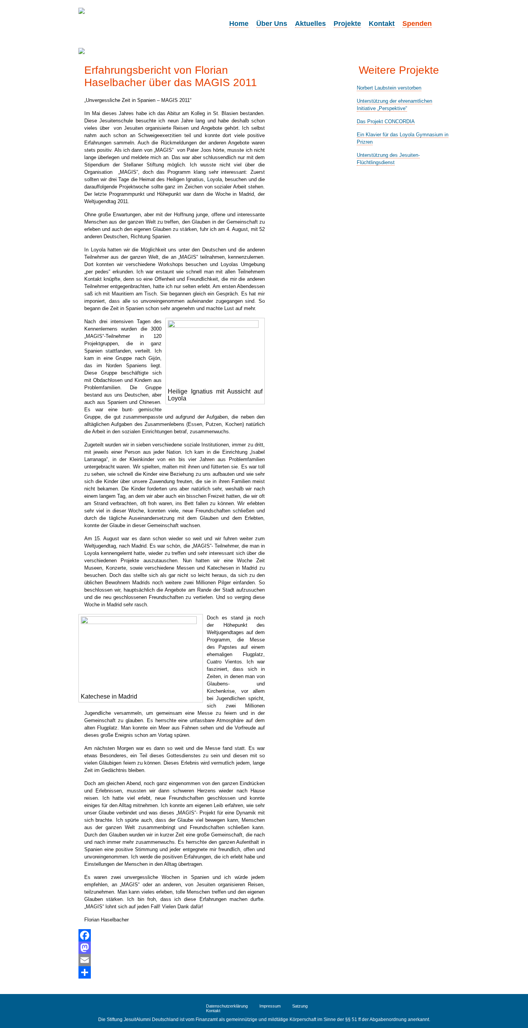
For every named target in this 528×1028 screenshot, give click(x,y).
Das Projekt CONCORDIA (386, 121)
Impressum (270, 1006)
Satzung (300, 1006)
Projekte (347, 23)
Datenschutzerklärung (227, 1006)
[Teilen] (171, 972)
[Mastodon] (171, 947)
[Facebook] (171, 935)
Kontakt (382, 23)
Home (239, 23)
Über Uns (271, 23)
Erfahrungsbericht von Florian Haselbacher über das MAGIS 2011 (170, 76)
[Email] (171, 960)
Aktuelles (310, 23)
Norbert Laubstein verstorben (389, 88)
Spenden (417, 23)
